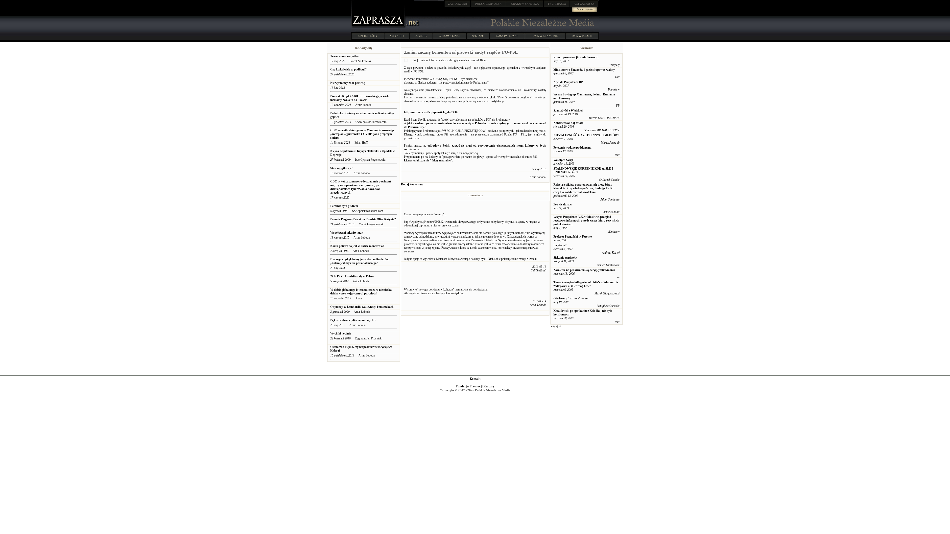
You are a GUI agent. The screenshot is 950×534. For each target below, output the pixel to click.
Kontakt (475, 378)
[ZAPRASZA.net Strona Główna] (378, 27)
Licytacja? (560, 245)
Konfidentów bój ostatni (568, 123)
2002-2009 (478, 35)
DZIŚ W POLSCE (582, 35)
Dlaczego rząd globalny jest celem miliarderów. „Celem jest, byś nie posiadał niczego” (359, 261)
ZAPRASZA (488, 3)
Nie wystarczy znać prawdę (347, 83)
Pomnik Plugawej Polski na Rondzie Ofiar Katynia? (363, 219)
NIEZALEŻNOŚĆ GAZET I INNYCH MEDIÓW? (586, 135)
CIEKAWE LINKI (449, 35)
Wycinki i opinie (340, 333)
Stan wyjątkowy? (341, 168)
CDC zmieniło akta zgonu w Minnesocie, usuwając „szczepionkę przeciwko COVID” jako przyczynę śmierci (362, 134)
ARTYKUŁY (396, 35)
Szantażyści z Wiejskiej (568, 110)
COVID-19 (421, 35)
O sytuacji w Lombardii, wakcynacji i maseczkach (362, 307)
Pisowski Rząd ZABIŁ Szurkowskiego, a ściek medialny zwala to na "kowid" (359, 98)
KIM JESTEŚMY (368, 35)
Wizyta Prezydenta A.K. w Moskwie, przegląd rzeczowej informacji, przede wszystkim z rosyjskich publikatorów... (586, 220)
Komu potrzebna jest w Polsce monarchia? (357, 246)
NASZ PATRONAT (507, 35)
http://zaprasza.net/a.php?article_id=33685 (431, 112)
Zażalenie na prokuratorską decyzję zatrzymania (584, 270)
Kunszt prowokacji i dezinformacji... (576, 57)
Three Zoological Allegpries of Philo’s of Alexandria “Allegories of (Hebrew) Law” (585, 284)
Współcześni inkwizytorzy (346, 232)
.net (457, 3)
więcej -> (556, 326)
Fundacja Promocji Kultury (475, 386)
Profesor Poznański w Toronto (572, 236)
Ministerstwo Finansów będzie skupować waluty (584, 69)
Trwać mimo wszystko (344, 56)
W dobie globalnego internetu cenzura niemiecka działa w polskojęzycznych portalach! (361, 291)
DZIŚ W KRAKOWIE (545, 35)
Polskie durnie (562, 204)
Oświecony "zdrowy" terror (571, 298)
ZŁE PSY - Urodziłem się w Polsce (352, 276)
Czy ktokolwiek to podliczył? (348, 69)
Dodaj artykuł (585, 9)
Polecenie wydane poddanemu (572, 147)
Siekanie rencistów (565, 257)
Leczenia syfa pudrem (344, 206)
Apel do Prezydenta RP (568, 82)
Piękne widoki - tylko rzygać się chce (353, 320)
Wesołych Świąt (563, 160)
